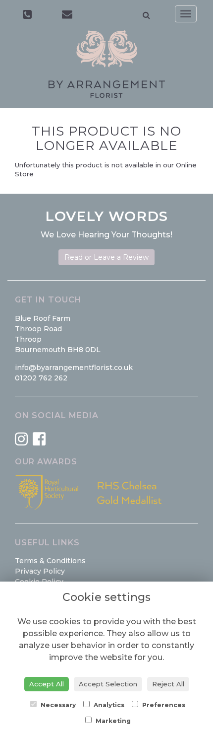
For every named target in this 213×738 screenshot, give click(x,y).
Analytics (108, 705)
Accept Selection (108, 684)
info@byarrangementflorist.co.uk (74, 367)
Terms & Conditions (50, 560)
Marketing (112, 721)
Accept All (46, 684)
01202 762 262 (41, 377)
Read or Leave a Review (106, 257)
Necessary (57, 705)
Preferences (163, 705)
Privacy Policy (40, 571)
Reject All (168, 684)
